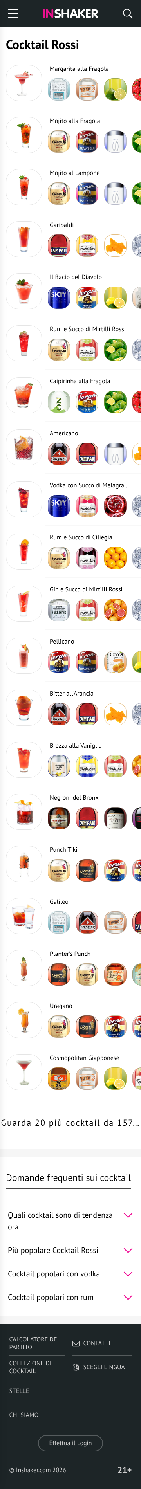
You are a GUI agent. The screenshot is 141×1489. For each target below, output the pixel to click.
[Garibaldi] (24, 239)
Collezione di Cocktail (30, 1367)
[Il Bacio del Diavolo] (24, 291)
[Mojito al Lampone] (24, 187)
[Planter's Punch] (24, 968)
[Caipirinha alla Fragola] (24, 395)
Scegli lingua (104, 1367)
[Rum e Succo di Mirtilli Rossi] (24, 343)
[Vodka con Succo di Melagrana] (24, 499)
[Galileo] (24, 916)
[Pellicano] (24, 656)
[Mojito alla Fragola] (24, 135)
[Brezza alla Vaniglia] (24, 760)
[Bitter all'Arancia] (24, 708)
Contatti (96, 1343)
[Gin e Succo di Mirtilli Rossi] (24, 604)
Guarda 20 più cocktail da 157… (70, 1123)
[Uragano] (24, 1020)
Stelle (19, 1391)
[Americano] (24, 447)
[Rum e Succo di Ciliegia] (24, 552)
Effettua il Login (70, 1443)
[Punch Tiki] (24, 864)
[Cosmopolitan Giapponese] (24, 1072)
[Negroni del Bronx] (24, 812)
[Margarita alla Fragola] (24, 83)
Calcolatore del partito (34, 1343)
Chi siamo (24, 1415)
